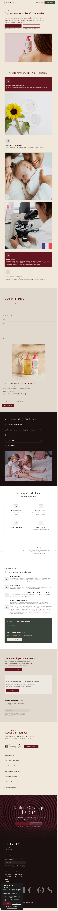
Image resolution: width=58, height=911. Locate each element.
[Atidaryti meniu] (3, 2)
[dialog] (12, 896)
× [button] (21, 884)
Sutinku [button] (7, 903)
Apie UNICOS (8, 877)
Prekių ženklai (8, 874)
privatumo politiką (9, 715)
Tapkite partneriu (19, 874)
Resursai (6, 879)
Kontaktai (7, 881)
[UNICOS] (28, 891)
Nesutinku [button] (16, 903)
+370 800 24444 (8, 851)
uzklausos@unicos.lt (9, 853)
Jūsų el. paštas (8, 707)
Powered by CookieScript (12, 908)
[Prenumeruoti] (27, 710)
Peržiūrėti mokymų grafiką (15, 639)
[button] (12, 906)
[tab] (28, 308)
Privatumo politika (19, 877)
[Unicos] (10, 2)
